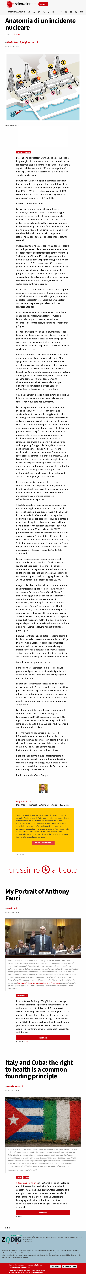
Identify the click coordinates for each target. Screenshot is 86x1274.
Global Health (22, 996)
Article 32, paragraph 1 (27, 1182)
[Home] (22, 4)
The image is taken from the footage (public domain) (38, 983)
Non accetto (55, 1266)
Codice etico (16, 1244)
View (9, 34)
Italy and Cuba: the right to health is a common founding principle (39, 1069)
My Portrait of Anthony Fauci (37, 894)
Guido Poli (12, 908)
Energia (27, 152)
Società (26, 1177)
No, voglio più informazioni (33, 1272)
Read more (43, 1037)
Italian (26, 1041)
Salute (19, 1177)
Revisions (17, 34)
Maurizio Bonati (15, 1086)
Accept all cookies (69, 1266)
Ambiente (20, 152)
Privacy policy (6, 1244)
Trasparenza (25, 1244)
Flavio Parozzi (14, 42)
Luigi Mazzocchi (30, 42)
